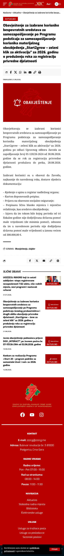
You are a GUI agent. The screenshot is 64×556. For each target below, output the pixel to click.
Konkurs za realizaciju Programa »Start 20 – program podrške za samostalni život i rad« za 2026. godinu (20, 360)
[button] (54, 549)
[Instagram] (41, 414)
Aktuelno (17, 12)
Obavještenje (21, 248)
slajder (32, 248)
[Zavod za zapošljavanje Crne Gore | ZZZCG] (26, 4)
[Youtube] (32, 414)
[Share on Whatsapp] (20, 72)
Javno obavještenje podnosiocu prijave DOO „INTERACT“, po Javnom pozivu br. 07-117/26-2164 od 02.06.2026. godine (23, 341)
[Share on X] (15, 72)
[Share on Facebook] (11, 72)
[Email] (30, 72)
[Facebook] (22, 414)
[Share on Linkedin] (25, 72)
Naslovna (7, 12)
